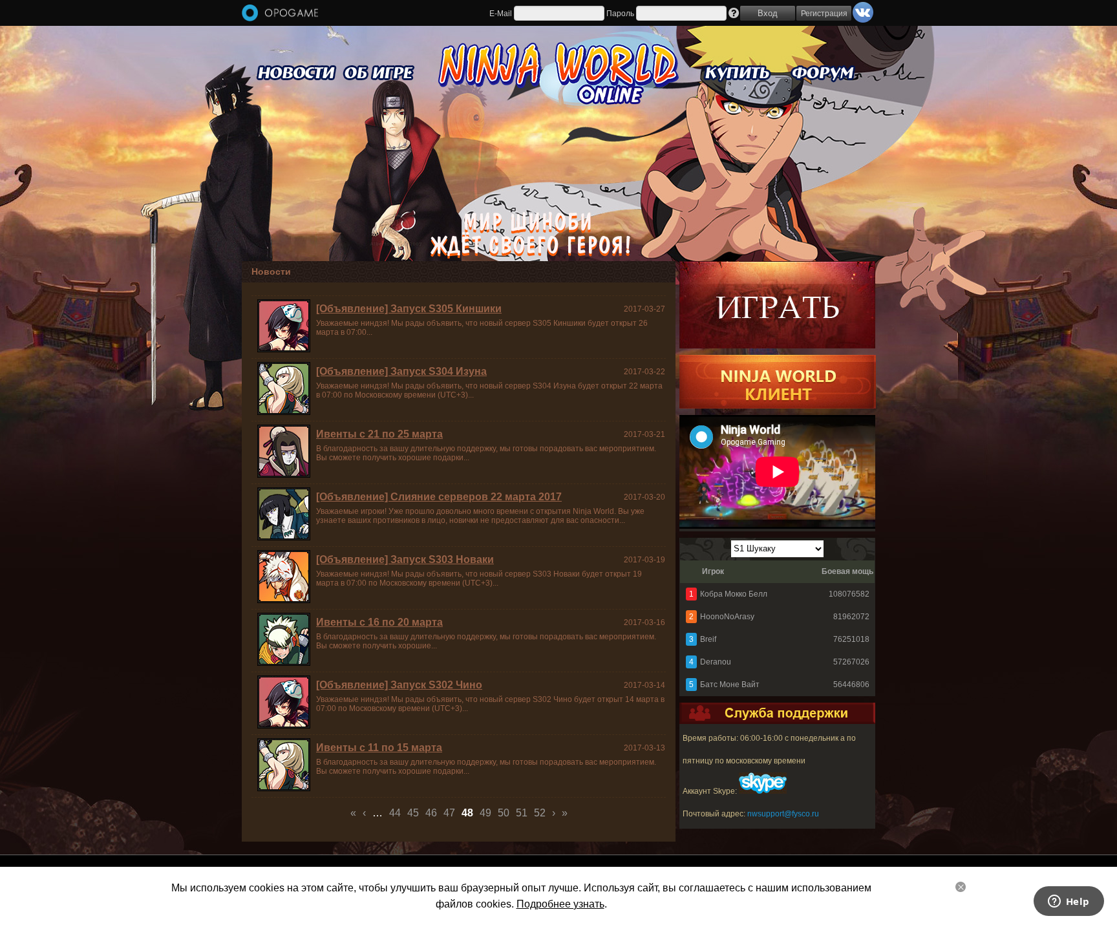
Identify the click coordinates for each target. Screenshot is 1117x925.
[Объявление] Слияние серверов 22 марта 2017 (439, 496)
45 (413, 812)
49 (485, 812)
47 (449, 812)
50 (503, 812)
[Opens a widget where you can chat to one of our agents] (1068, 902)
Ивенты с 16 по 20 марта (379, 622)
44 (395, 812)
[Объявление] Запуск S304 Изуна (401, 371)
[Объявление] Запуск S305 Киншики (409, 308)
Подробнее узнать (560, 903)
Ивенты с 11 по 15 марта (379, 747)
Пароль (620, 13)
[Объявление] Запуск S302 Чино (399, 684)
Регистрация (824, 13)
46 (431, 812)
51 (521, 812)
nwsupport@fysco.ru (783, 813)
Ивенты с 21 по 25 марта (379, 434)
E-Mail (500, 13)
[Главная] (280, 14)
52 (540, 812)
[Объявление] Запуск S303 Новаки (405, 559)
